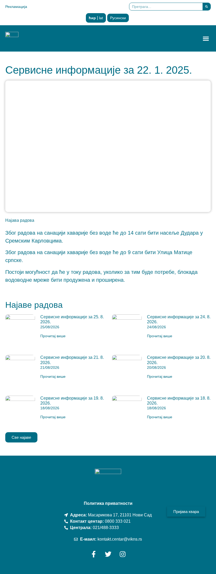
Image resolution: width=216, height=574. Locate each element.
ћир (92, 18)
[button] (206, 38)
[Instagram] (122, 554)
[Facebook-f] (93, 554)
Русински (118, 18)
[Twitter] (108, 554)
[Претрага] (206, 6)
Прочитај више (53, 336)
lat (101, 18)
